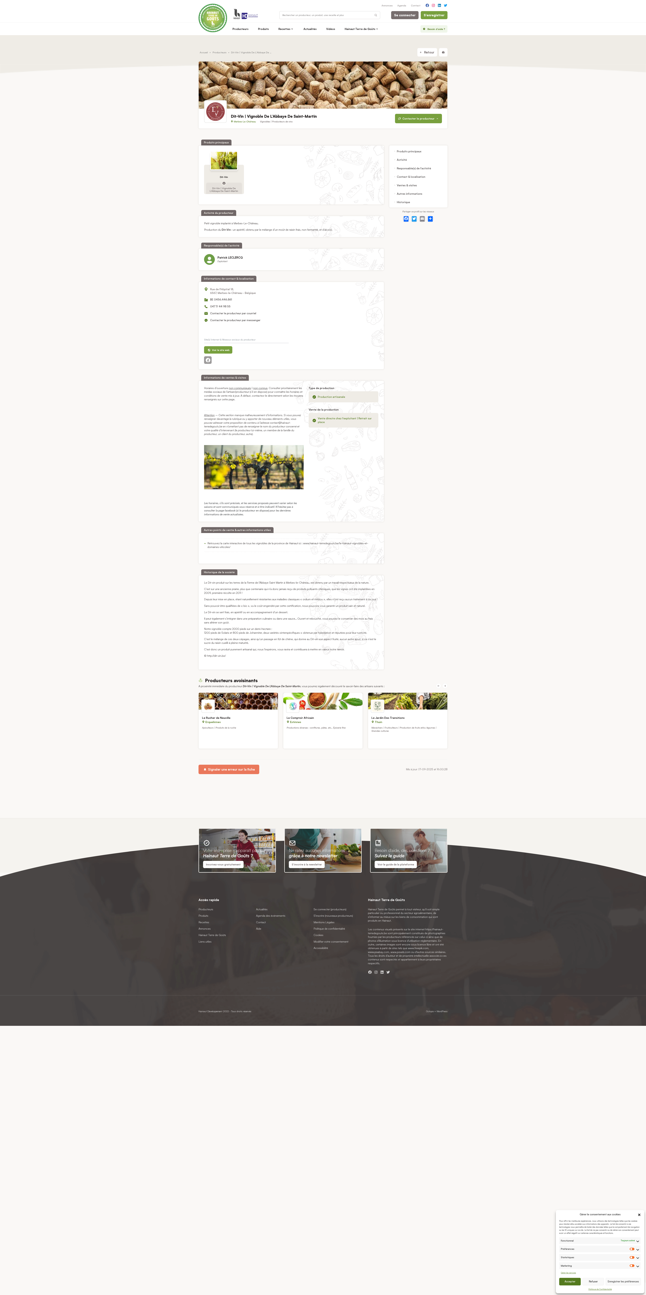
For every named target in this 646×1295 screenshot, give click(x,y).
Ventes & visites (407, 185)
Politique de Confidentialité (600, 1289)
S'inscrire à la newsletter (307, 864)
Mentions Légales (324, 922)
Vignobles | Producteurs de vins (276, 121)
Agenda (401, 5)
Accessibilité (321, 948)
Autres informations (409, 193)
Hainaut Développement (210, 1011)
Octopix (430, 1011)
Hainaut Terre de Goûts (360, 29)
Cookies (318, 935)
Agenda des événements (270, 915)
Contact (415, 5)
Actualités (310, 29)
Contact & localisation (411, 176)
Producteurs (240, 29)
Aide (258, 928)
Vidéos (330, 29)
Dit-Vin (224, 177)
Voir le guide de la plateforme (396, 864)
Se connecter (405, 15)
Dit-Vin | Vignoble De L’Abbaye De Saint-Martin (224, 189)
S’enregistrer (434, 15)
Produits (263, 29)
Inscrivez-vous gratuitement (223, 864)
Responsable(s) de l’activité (414, 168)
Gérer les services (568, 1272)
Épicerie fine (339, 727)
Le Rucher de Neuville (216, 717)
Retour (428, 52)
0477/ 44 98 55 (220, 306)
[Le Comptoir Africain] (323, 701)
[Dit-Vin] (224, 160)
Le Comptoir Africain (300, 717)
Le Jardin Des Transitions (388, 717)
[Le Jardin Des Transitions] (407, 701)
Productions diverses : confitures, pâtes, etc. (309, 727)
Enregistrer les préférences (623, 1281)
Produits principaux (409, 151)
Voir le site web (220, 349)
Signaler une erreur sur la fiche (231, 769)
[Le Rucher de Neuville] (238, 701)
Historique (403, 202)
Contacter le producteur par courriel (233, 313)
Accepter (570, 1281)
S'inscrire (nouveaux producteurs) (333, 915)
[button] (639, 1214)
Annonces (387, 5)
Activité (402, 160)
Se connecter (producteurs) (330, 909)
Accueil (204, 52)
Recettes (284, 29)
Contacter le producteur (418, 118)
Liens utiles (205, 941)
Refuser (593, 1281)
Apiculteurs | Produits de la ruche (219, 727)
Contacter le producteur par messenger (235, 320)
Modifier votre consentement (331, 941)
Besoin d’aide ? (436, 28)
